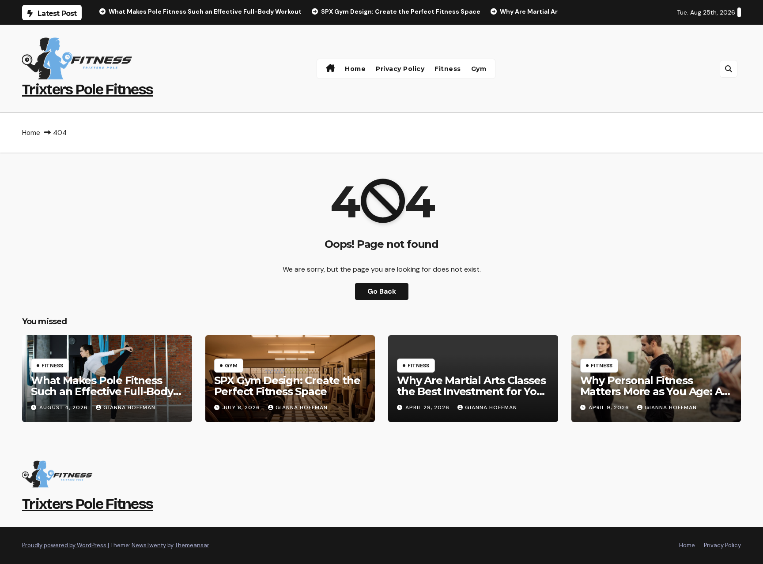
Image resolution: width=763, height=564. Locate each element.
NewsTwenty (149, 545)
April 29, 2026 (428, 407)
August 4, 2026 (64, 407)
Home (355, 69)
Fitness (447, 69)
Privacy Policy (400, 69)
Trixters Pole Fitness (87, 89)
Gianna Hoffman (129, 407)
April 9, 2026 (610, 407)
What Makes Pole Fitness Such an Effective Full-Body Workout (102, 391)
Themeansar (192, 545)
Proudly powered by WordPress (65, 545)
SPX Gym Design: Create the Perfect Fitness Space (287, 386)
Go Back (381, 291)
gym (479, 69)
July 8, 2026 (242, 407)
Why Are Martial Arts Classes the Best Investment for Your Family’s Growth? (472, 391)
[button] (728, 69)
